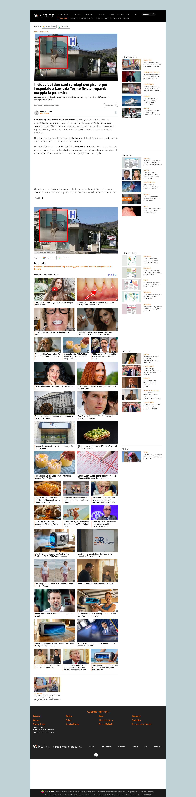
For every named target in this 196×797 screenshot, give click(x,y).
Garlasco (83, 18)
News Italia (158, 747)
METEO (145, 452)
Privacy (62, 795)
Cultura (36, 720)
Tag (146, 747)
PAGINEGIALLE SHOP (84, 792)
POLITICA (88, 14)
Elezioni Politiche (106, 724)
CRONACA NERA (148, 84)
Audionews (147, 14)
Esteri (101, 716)
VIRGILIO (64, 792)
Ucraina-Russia (72, 724)
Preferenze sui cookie (80, 795)
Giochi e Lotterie (106, 720)
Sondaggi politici (115, 18)
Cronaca (36, 716)
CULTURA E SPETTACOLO (151, 72)
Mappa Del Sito (106, 747)
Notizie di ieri (38, 727)
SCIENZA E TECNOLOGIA (151, 390)
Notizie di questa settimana (43, 730)
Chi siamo (48, 795)
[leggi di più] (116, 112)
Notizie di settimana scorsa (43, 732)
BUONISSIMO (143, 792)
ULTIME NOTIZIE (64, 14)
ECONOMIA (100, 14)
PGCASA (94, 792)
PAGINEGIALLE (72, 792)
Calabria (39, 197)
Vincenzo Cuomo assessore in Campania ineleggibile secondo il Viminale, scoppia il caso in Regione (72, 267)
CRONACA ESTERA (149, 182)
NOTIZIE (46, 16)
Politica (69, 716)
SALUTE (145, 206)
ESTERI (111, 14)
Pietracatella (74, 18)
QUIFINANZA (134, 792)
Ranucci (126, 18)
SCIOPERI (146, 194)
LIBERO (58, 792)
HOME (36, 32)
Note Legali (55, 795)
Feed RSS (91, 747)
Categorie (121, 747)
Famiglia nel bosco (94, 18)
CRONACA (77, 14)
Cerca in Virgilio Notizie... (65, 747)
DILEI (120, 792)
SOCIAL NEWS (44, 32)
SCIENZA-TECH (123, 14)
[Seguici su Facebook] (96, 755)
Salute (68, 720)
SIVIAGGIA (125, 792)
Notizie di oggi (39, 724)
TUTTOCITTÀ (113, 792)
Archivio (135, 747)
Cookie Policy (69, 795)
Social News (137, 720)
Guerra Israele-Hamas (141, 724)
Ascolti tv (105, 18)
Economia (136, 716)
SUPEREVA (151, 792)
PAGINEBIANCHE (103, 792)
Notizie (44, 746)
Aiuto (90, 795)
